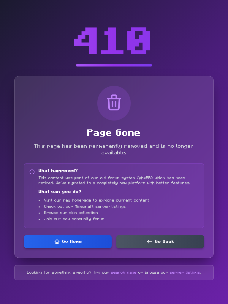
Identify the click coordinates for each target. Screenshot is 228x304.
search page (124, 272)
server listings (185, 272)
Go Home (72, 242)
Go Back (164, 242)
